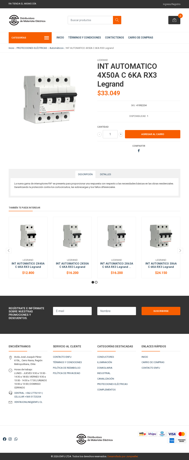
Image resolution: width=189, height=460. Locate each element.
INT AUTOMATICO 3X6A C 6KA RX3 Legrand (161, 265)
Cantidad (103, 127)
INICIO (60, 37)
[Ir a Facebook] (4, 439)
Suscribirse (161, 311)
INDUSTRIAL (104, 373)
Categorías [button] (18, 37)
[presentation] (8, 250)
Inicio (11, 48)
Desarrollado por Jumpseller (122, 456)
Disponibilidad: (137, 116)
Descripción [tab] (85, 174)
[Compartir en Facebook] (139, 150)
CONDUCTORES (105, 356)
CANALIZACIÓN (105, 378)
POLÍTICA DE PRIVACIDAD (66, 373)
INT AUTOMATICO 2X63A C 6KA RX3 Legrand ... (116, 265)
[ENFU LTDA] (27, 20)
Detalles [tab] (105, 174)
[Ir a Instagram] (10, 439)
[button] (92, 282)
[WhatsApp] (16, 439)
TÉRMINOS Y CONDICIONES (84, 37)
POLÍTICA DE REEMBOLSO (66, 367)
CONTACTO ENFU (62, 356)
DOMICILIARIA (104, 367)
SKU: (133, 105)
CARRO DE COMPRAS (140, 37)
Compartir (138, 146)
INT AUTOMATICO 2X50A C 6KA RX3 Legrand (72, 265)
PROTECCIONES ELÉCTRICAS (32, 48)
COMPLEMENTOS (106, 389)
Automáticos (56, 48)
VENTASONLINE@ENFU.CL (28, 402)
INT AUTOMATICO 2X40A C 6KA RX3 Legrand (28, 265)
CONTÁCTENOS (114, 37)
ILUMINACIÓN (104, 362)
